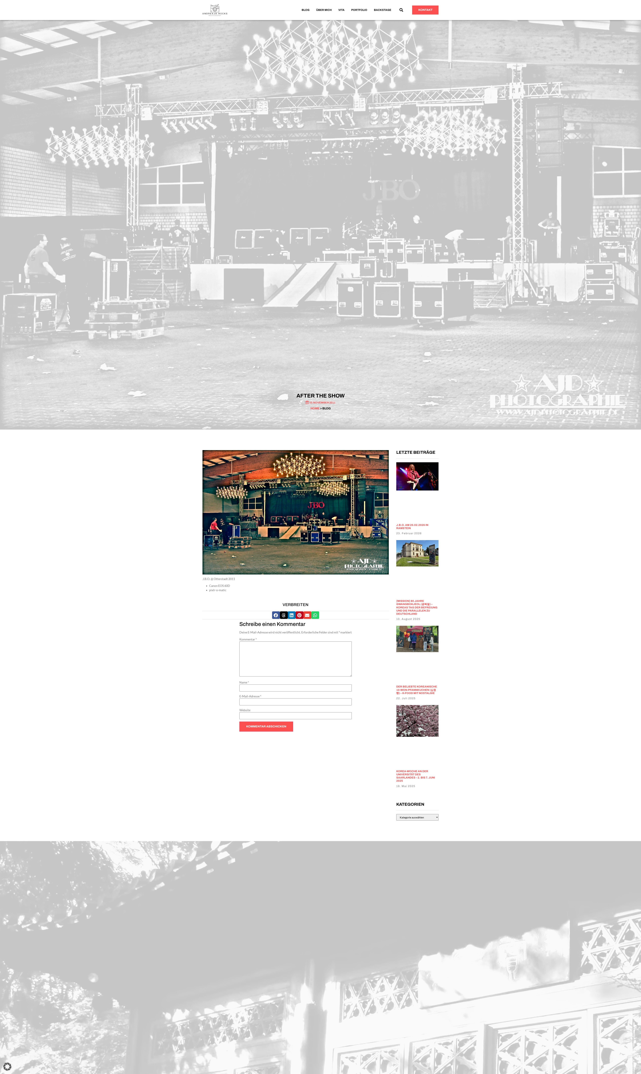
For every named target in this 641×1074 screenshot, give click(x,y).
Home (314, 408)
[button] (401, 10)
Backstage (382, 10)
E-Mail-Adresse (250, 696)
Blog (305, 10)
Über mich (324, 10)
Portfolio (359, 10)
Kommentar (248, 639)
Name (244, 682)
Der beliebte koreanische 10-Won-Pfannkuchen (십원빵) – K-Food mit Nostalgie (416, 689)
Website (244, 710)
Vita (341, 10)
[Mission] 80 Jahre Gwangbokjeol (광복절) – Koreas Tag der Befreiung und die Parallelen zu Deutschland (416, 607)
